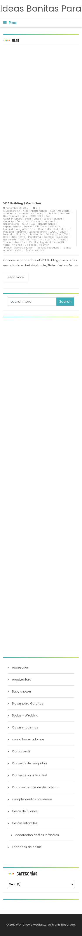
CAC (33, 216)
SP (40, 239)
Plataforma (34, 237)
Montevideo (36, 234)
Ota (59, 234)
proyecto (49, 237)
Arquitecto (63, 211)
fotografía (21, 229)
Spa (47, 239)
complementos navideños (32, 799)
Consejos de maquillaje (29, 763)
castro (47, 218)
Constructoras (11, 224)
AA (18, 211)
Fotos (32, 229)
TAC (54, 239)
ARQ (52, 211)
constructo (50, 221)
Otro (5, 237)
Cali (48, 216)
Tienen (7, 242)
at (45, 213)
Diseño (28, 226)
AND (25, 211)
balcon (53, 213)
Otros (14, 237)
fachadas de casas (48, 247)
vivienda (17, 245)
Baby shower (21, 691)
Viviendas (30, 245)
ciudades (8, 221)
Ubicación (19, 242)
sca (34, 239)
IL (68, 229)
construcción (33, 221)
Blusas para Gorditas (27, 703)
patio (22, 237)
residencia (62, 237)
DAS (33, 224)
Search (65, 301)
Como (20, 221)
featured (8, 229)
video (6, 245)
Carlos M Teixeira (12, 218)
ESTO (44, 226)
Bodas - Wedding (25, 715)
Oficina (50, 234)
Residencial (10, 239)
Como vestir (21, 751)
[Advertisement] (41, 90)
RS (28, 239)
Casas (37, 218)
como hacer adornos (28, 739)
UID (29, 242)
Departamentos (12, 226)
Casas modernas (25, 727)
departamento (46, 224)
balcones (65, 213)
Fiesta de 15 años (25, 811)
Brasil (25, 216)
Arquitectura (26, 213)
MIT (25, 234)
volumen (44, 245)
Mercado (8, 234)
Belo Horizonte (11, 216)
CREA (25, 224)
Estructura (55, 226)
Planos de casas (35, 250)
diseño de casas (23, 247)
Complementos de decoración (35, 787)
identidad (52, 229)
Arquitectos (9, 213)
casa (28, 218)
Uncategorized (42, 242)
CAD (40, 216)
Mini (18, 234)
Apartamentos (39, 211)
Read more (16, 277)
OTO (66, 234)
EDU (37, 226)
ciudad (58, 218)
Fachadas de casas (27, 847)
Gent (41, 229)
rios (21, 239)
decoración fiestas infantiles (37, 835)
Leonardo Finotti (38, 231)
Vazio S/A (59, 242)
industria (8, 231)
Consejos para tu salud (29, 775)
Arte (39, 213)
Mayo (62, 231)
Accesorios (20, 667)
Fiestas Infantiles (24, 823)
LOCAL (53, 231)
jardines (21, 231)
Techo (62, 239)
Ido (62, 229)
